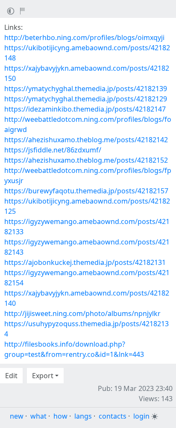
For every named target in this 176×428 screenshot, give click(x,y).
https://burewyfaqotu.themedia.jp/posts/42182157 (86, 190)
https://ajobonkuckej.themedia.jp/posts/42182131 (85, 262)
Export (42, 375)
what (38, 416)
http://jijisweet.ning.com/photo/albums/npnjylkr (82, 313)
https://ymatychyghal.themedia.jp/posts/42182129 (85, 98)
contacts (112, 416)
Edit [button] (11, 375)
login (141, 416)
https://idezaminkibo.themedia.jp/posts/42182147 (85, 109)
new (16, 416)
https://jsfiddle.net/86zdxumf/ (52, 150)
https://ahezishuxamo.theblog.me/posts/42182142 (86, 139)
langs (83, 416)
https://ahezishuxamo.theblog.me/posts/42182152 (86, 160)
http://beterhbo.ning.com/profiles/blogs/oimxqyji (84, 37)
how (60, 416)
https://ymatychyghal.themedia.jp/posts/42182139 (85, 88)
